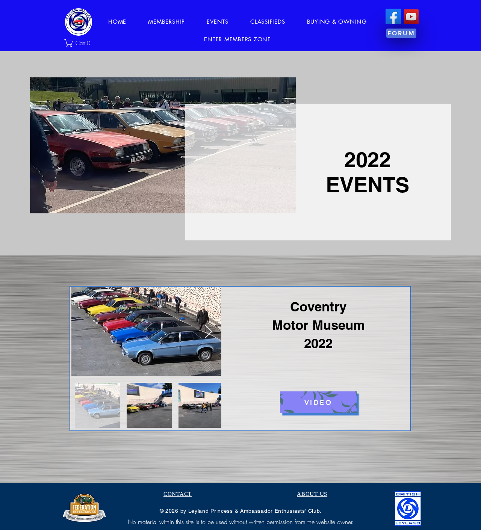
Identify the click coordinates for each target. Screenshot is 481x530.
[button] (80, 43)
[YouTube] (411, 16)
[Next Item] (208, 332)
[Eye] (393, 16)
